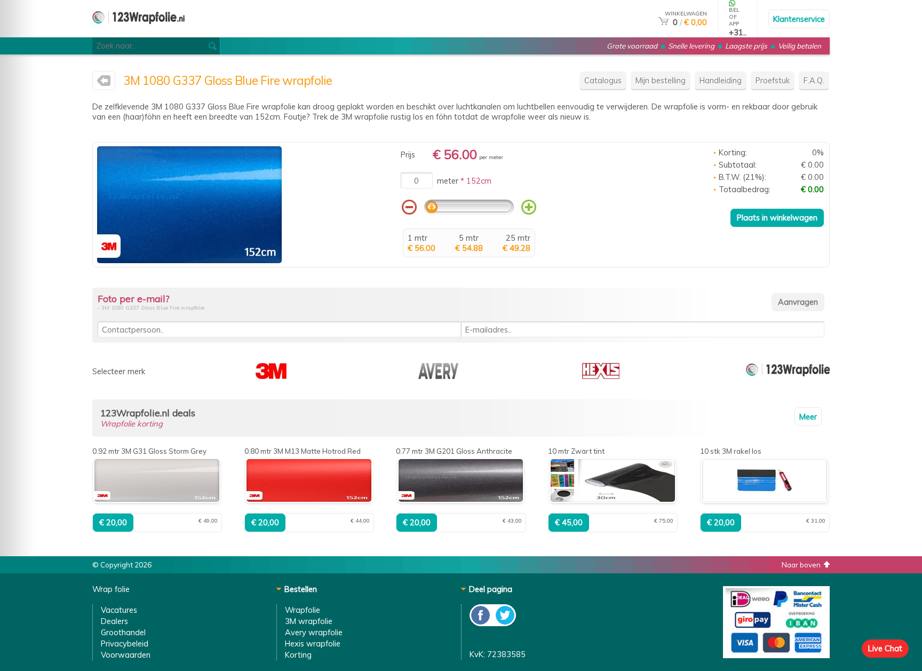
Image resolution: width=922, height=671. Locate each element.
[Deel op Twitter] (504, 623)
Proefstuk (773, 80)
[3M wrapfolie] (103, 83)
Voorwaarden (125, 655)
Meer (808, 417)
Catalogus (603, 80)
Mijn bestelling (660, 80)
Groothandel (123, 632)
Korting (298, 655)
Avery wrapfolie (314, 632)
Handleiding (721, 80)
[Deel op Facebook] (481, 623)
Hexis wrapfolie (312, 643)
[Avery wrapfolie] (438, 376)
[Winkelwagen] (663, 22)
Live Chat (885, 648)
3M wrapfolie (308, 621)
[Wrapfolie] (138, 33)
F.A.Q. (814, 80)
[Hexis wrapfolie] (600, 376)
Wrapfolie (302, 610)
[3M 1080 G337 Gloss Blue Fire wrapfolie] (189, 260)
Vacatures (119, 610)
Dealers (114, 621)
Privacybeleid (124, 643)
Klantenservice (799, 19)
